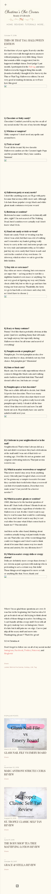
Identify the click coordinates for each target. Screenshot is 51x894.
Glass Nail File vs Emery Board (25, 752)
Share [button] (6, 663)
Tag (35, 667)
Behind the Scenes (16, 667)
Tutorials (30, 24)
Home (10, 24)
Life (31, 667)
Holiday (27, 667)
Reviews (19, 24)
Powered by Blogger (27, 886)
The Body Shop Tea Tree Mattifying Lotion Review (22, 844)
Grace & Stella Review (20, 865)
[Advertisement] (25, 692)
